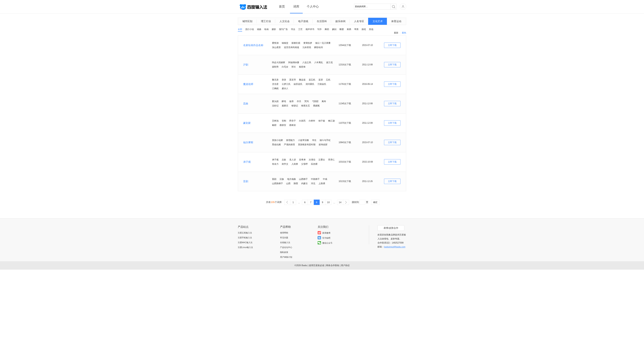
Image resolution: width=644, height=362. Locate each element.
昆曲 (245, 103)
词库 (296, 6)
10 (328, 202)
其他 (371, 29)
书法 (293, 29)
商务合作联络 (332, 265)
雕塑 (341, 29)
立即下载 (392, 45)
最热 (404, 33)
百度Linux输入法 (245, 247)
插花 (364, 29)
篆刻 (334, 29)
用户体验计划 (286, 257)
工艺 (300, 29)
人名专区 (359, 21)
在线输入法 (285, 242)
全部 (240, 29)
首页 (282, 6)
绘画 (266, 29)
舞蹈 (327, 29)
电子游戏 (303, 21)
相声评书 (310, 29)
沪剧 (245, 64)
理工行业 (266, 21)
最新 (396, 33)
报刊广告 (283, 29)
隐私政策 (284, 252)
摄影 (274, 29)
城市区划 (247, 21)
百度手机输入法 (245, 237)
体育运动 (396, 21)
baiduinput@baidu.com (394, 247)
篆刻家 (247, 123)
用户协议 (345, 265)
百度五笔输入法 (245, 233)
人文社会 (285, 21)
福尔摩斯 (248, 142)
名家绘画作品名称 (253, 45)
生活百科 (322, 21)
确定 (375, 202)
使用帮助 (284, 233)
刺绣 (349, 29)
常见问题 (284, 237)
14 (340, 202)
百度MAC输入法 (245, 242)
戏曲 (259, 29)
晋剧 (245, 181)
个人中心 (313, 6)
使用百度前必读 (316, 265)
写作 (319, 29)
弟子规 (247, 161)
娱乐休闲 (340, 21)
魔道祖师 (248, 84)
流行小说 (249, 29)
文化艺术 (378, 21)
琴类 (356, 29)
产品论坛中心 (286, 247)
